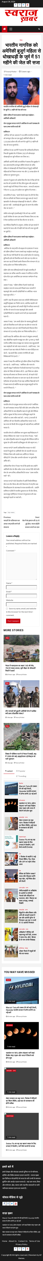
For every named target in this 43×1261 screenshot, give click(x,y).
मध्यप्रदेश (21, 817)
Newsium (32, 1255)
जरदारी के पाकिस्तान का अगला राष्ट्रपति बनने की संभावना (12, 522)
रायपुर (26, 948)
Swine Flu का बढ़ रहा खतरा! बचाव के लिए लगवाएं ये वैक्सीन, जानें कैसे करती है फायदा (21, 1144)
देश (20, 854)
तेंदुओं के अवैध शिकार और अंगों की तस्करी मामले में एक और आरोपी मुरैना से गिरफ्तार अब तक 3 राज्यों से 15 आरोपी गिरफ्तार (27, 917)
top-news (11, 512)
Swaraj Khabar (11, 71)
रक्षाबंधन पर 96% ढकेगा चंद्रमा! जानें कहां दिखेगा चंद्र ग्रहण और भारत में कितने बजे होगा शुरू (27, 807)
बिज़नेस (21, 783)
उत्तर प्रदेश (22, 888)
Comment (10, 550)
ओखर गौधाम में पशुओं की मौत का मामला (27, 952)
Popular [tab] (21, 771)
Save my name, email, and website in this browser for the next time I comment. (21, 611)
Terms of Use (34, 1241)
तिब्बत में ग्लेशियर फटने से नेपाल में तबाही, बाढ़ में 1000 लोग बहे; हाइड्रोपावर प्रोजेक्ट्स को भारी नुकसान (20, 756)
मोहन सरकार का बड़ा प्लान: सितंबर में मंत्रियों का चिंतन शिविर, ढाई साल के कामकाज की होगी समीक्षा (28, 825)
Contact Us (22, 1241)
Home (4, 1241)
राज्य (26, 817)
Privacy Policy (21, 1244)
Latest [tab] (10, 771)
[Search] (39, 29)
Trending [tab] (22, 776)
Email (9, 591)
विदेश (21, 40)
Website (9, 600)
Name (9, 583)
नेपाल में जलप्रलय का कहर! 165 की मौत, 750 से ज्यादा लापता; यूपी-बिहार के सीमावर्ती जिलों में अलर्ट (20, 668)
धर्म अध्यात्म (22, 800)
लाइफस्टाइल (22, 837)
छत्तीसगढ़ (21, 948)
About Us (13, 1241)
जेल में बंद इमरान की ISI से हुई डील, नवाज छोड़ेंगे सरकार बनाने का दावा (30, 522)
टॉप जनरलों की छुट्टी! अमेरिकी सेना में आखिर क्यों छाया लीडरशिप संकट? (20, 712)
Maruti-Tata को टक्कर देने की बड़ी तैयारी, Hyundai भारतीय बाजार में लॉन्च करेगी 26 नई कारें (28, 790)
